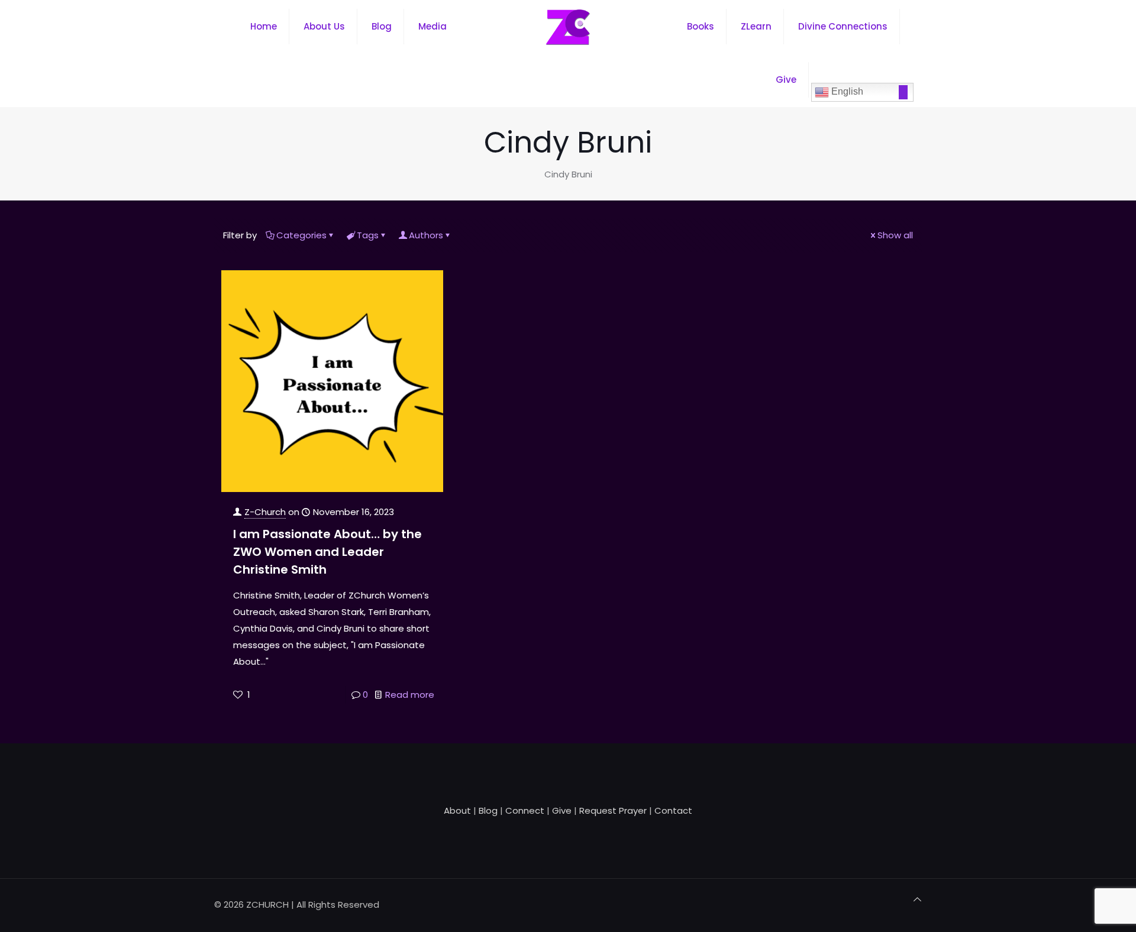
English (846, 91)
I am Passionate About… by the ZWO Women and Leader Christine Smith (327, 552)
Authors (426, 235)
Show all (895, 235)
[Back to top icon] (917, 899)
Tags (368, 235)
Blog (488, 810)
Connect (524, 810)
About (457, 810)
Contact (673, 810)
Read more (409, 694)
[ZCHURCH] (568, 26)
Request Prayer (613, 810)
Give (562, 810)
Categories (301, 235)
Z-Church (265, 512)
